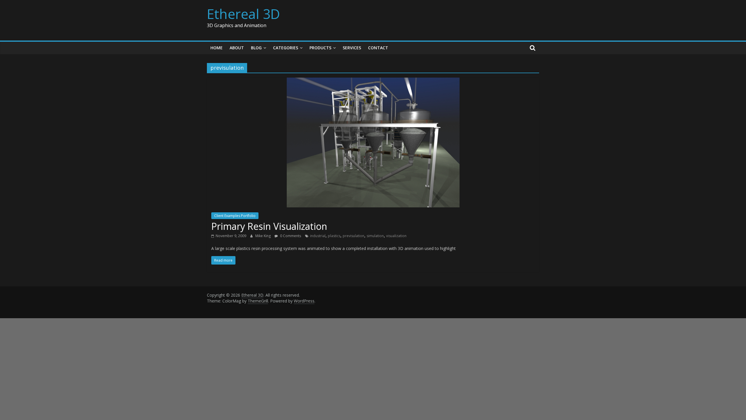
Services (352, 47)
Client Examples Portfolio (235, 215)
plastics (334, 235)
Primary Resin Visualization (269, 226)
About (237, 47)
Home (216, 47)
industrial (318, 235)
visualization (396, 235)
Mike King (263, 235)
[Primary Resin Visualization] (373, 81)
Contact (378, 47)
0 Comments (290, 235)
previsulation (353, 235)
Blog (256, 47)
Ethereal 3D (243, 14)
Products (320, 47)
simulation (375, 235)
